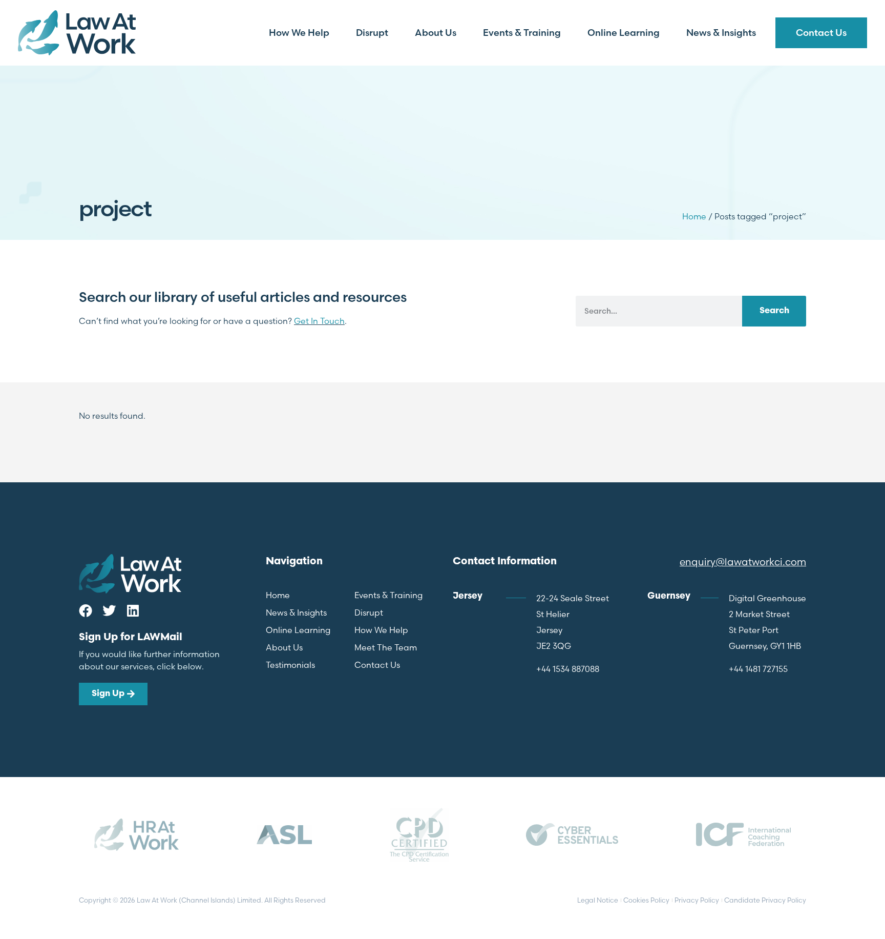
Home (694, 216)
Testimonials (290, 665)
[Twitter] (109, 610)
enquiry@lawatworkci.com (743, 562)
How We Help (299, 32)
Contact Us (821, 32)
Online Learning (623, 32)
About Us (435, 32)
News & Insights (721, 32)
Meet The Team (385, 647)
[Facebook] (85, 610)
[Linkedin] (132, 610)
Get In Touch (319, 321)
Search (774, 311)
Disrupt (372, 32)
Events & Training (522, 32)
